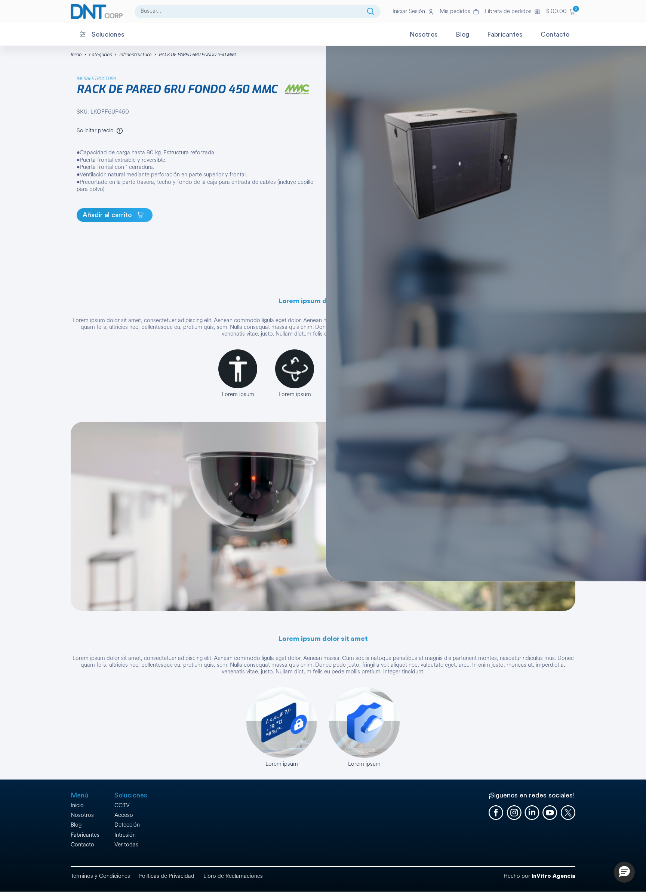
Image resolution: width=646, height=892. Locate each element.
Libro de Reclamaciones (233, 876)
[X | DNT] (567, 812)
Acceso (123, 815)
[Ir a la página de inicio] (97, 11)
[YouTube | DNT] (549, 812)
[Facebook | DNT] (496, 812)
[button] (560, 11)
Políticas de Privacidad (166, 876)
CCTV (122, 805)
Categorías (100, 54)
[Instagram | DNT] (514, 812)
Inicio (76, 54)
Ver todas (126, 845)
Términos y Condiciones (100, 876)
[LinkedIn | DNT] (532, 812)
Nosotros (82, 815)
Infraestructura (135, 54)
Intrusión (125, 835)
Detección (127, 825)
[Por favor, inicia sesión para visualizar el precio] (120, 130)
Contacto (82, 845)
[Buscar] (371, 11)
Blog (76, 825)
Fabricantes (85, 835)
